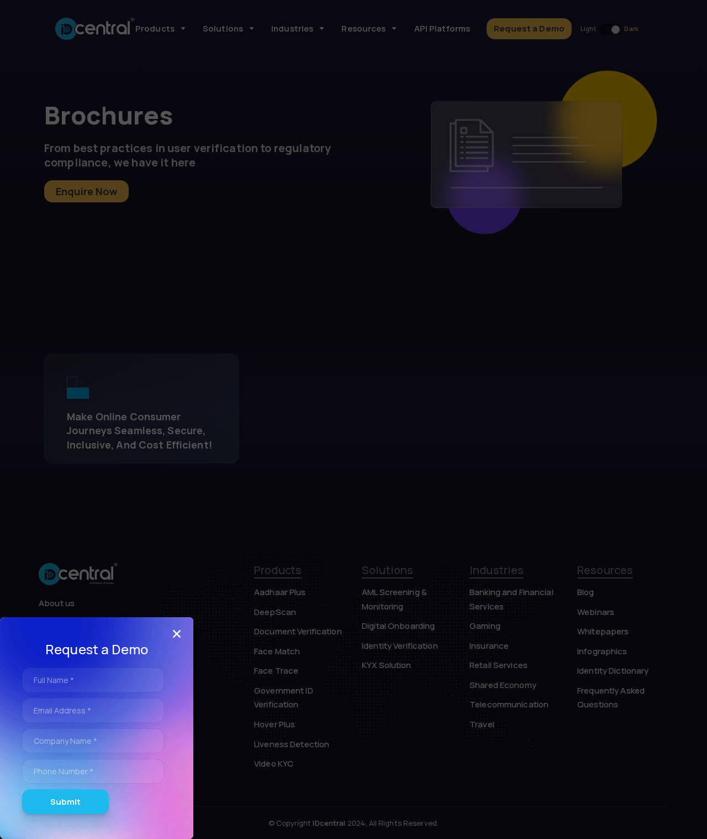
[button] (176, 633)
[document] (353, 419)
